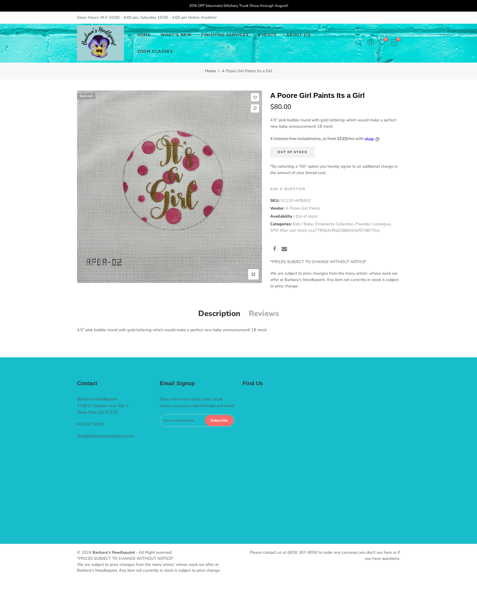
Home (210, 71)
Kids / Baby (303, 224)
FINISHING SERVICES (225, 35)
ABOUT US (298, 35)
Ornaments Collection (334, 224)
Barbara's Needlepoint (113, 552)
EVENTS (267, 35)
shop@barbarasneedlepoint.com (105, 436)
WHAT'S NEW (176, 35)
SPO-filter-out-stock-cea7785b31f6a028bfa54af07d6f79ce (325, 230)
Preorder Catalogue (373, 224)
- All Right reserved (153, 552)
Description (219, 313)
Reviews (264, 313)
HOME (144, 35)
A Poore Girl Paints (303, 208)
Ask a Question (287, 189)
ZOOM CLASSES (155, 51)
